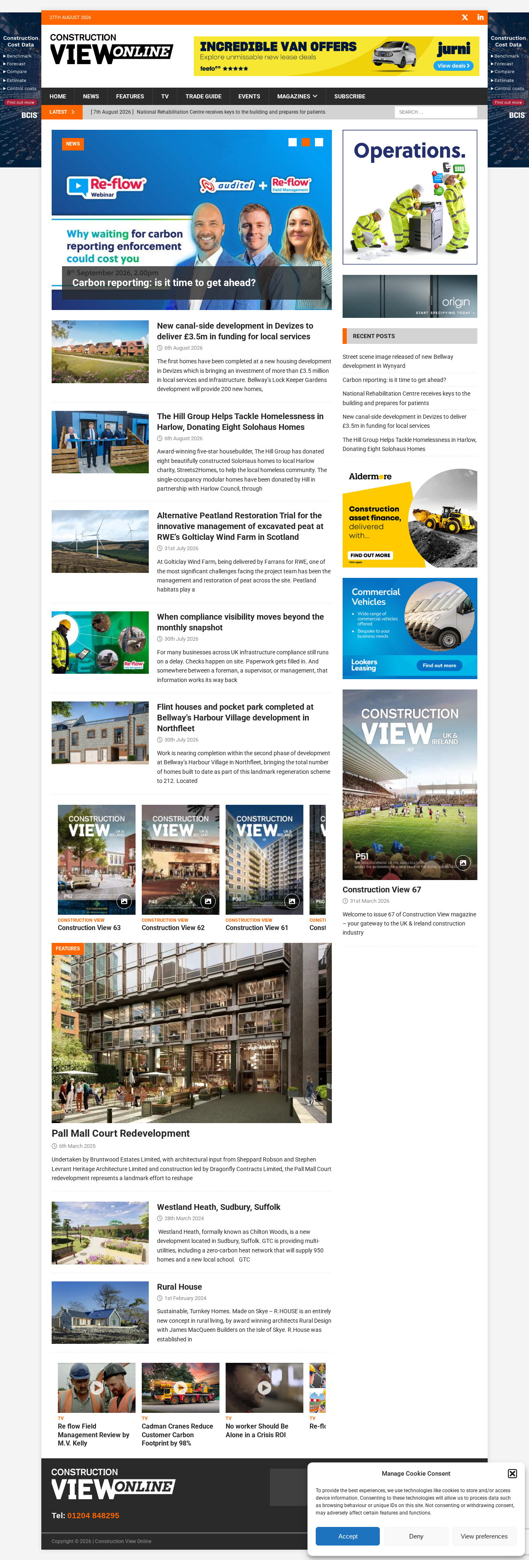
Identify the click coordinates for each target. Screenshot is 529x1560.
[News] (100, 351)
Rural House (179, 1287)
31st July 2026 (181, 548)
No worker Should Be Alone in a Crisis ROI (257, 1430)
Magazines (293, 96)
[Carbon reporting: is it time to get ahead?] (192, 220)
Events (249, 96)
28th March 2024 (184, 1218)
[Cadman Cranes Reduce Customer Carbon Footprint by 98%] (180, 1388)
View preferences (484, 1536)
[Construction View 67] (410, 784)
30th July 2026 (181, 639)
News (91, 96)
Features (130, 96)
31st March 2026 (369, 901)
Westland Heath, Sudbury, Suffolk (219, 1207)
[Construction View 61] (264, 860)
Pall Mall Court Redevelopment (121, 1133)
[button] (512, 1473)
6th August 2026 (183, 348)
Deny (416, 1536)
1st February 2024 (185, 1298)
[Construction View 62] (180, 860)
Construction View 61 (257, 928)
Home (58, 96)
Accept (347, 1536)
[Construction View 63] (97, 860)
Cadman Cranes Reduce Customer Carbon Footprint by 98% (177, 1435)
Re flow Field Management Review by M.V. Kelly (93, 1435)
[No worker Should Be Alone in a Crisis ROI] (264, 1388)
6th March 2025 (77, 1146)
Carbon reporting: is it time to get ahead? (164, 283)
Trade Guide (204, 96)
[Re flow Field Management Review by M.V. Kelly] (97, 1388)
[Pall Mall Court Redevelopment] (192, 1033)
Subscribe (349, 96)
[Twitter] (465, 17)
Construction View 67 (382, 889)
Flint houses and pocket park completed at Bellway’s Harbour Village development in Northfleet (235, 717)
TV (165, 96)
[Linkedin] (480, 17)
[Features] (100, 1233)
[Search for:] (436, 112)
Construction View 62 (173, 928)
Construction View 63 (89, 928)
